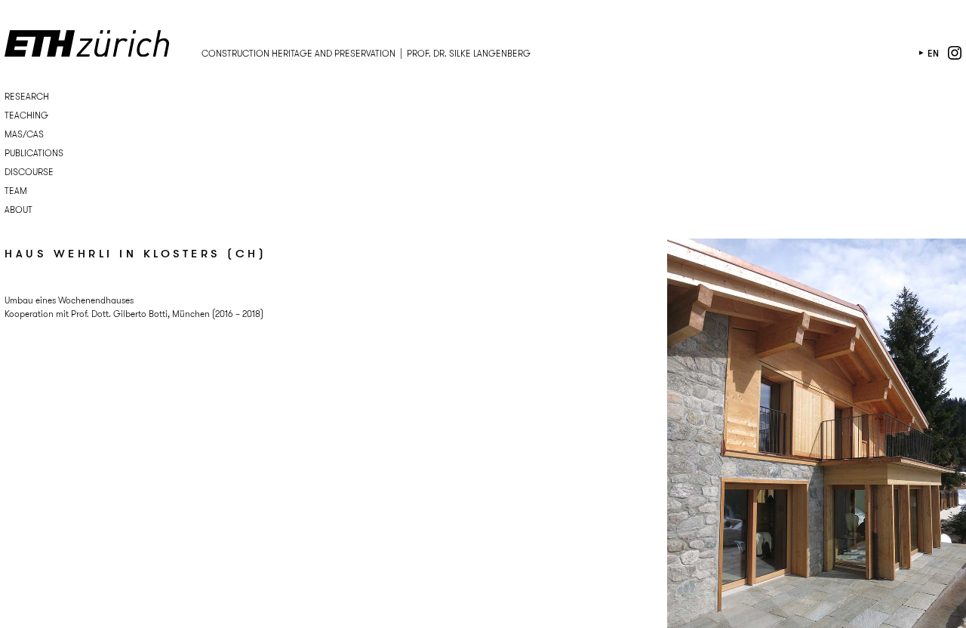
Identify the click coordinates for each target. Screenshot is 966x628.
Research (27, 96)
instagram (954, 53)
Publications (34, 153)
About (18, 209)
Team (16, 190)
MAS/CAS (24, 134)
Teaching (26, 115)
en (933, 53)
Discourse (29, 171)
